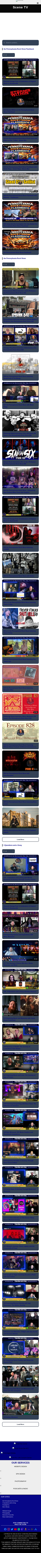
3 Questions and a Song (9, 1503)
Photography (6, 1513)
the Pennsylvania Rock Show (10, 1501)
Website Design (6, 1511)
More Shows (5, 1507)
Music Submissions (7, 1517)
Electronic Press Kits (8, 1515)
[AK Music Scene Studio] (19, 1)
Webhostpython (34, 1542)
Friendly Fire (5, 1505)
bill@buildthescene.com (21, 1540)
